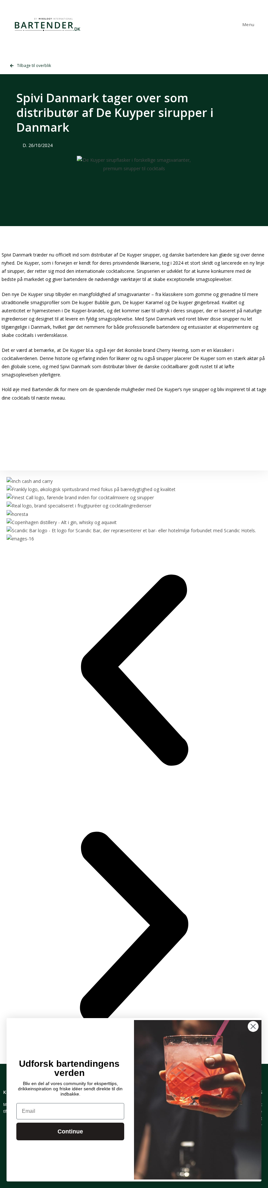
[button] (134, 671)
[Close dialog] (253, 1026)
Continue (70, 1131)
